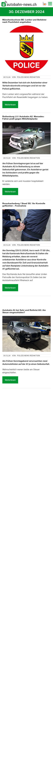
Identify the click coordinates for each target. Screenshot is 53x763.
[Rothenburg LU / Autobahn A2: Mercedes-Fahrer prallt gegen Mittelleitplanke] (26, 138)
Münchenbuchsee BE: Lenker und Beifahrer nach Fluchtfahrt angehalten (24, 21)
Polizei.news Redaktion (28, 77)
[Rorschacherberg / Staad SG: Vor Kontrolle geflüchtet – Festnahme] (26, 225)
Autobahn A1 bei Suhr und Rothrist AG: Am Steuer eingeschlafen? (24, 311)
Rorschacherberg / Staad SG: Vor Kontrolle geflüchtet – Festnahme (23, 204)
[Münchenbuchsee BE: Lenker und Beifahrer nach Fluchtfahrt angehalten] (26, 49)
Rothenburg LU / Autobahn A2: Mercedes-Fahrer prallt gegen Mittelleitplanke (23, 117)
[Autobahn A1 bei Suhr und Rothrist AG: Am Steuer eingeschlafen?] (26, 334)
